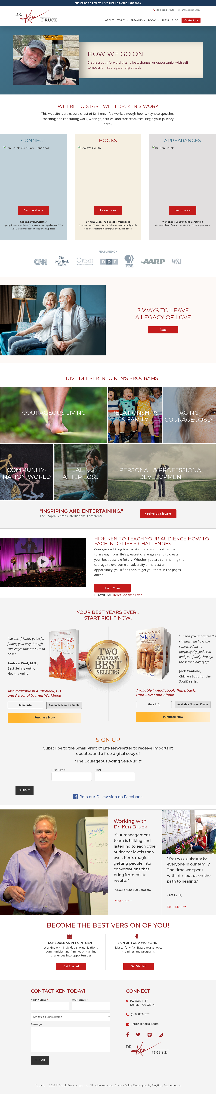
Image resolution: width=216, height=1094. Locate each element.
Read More (122, 901)
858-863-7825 (165, 10)
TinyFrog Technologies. (166, 1085)
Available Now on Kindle (64, 705)
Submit (24, 790)
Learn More (112, 588)
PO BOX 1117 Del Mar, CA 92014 (142, 1002)
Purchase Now (44, 717)
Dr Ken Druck (36, 16)
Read (163, 329)
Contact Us (191, 20)
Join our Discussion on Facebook (111, 796)
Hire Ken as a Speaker (158, 513)
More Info (25, 705)
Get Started (71, 966)
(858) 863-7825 (140, 1014)
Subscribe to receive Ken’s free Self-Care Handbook (108, 3)
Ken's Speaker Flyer (127, 595)
